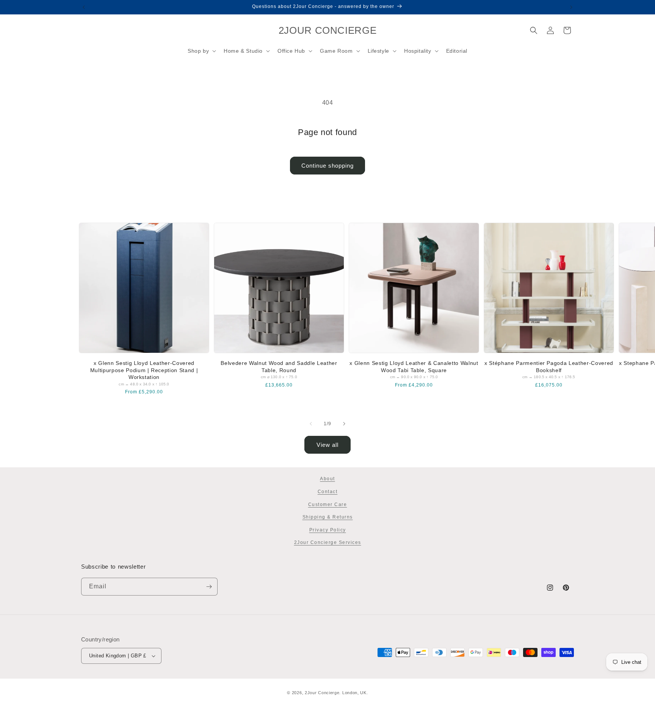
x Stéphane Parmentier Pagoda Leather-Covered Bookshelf (548, 366)
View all (327, 445)
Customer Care (327, 504)
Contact (328, 491)
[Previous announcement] (83, 7)
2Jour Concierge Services (327, 542)
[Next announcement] (571, 7)
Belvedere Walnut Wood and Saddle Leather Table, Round (279, 366)
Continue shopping (327, 165)
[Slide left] (310, 423)
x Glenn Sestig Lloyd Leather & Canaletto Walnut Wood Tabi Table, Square (413, 366)
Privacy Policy (327, 530)
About (327, 478)
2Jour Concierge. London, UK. (336, 692)
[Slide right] (344, 423)
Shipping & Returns (327, 517)
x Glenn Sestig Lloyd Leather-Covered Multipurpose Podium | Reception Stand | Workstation (144, 370)
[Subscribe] (209, 587)
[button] (201, 51)
